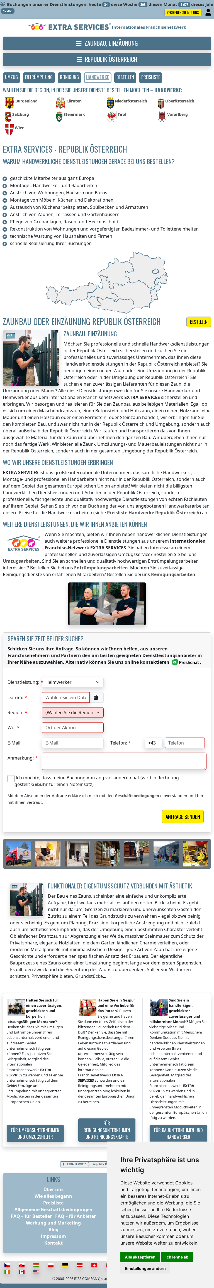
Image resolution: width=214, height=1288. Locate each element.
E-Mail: (14, 743)
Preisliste (53, 1203)
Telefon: (118, 743)
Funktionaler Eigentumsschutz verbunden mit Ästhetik (120, 885)
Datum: (15, 697)
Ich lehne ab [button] (177, 1257)
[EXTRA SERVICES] (70, 27)
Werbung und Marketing (53, 1223)
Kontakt (53, 1243)
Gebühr (39, 784)
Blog (53, 1229)
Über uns (53, 1189)
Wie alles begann (53, 1196)
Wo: (12, 727)
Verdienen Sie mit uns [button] (183, 12)
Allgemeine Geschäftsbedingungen (53, 1209)
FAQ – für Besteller (31, 1216)
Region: (15, 712)
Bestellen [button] (199, 322)
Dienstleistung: (23, 682)
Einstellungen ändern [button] (145, 1268)
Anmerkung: (21, 758)
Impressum (53, 1236)
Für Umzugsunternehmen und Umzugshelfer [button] (35, 1133)
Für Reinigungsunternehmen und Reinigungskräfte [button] (107, 1130)
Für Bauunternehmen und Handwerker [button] (178, 1133)
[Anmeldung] (209, 12)
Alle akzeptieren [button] (140, 1257)
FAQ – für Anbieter (75, 1216)
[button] (11, 77)
